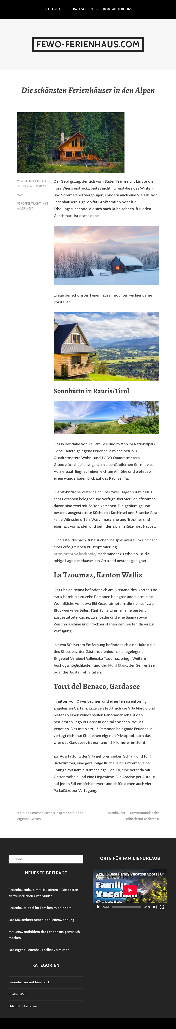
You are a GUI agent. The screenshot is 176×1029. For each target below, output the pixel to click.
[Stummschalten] (155, 907)
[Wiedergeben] (98, 907)
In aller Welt (18, 994)
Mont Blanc (117, 665)
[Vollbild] (162, 907)
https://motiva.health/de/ (75, 553)
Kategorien (83, 9)
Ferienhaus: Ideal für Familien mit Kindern (40, 908)
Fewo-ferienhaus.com (88, 44)
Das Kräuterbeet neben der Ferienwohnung (41, 920)
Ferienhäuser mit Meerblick (29, 982)
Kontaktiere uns (117, 9)
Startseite (53, 9)
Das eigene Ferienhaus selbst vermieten (39, 950)
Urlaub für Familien (23, 1006)
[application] (130, 890)
